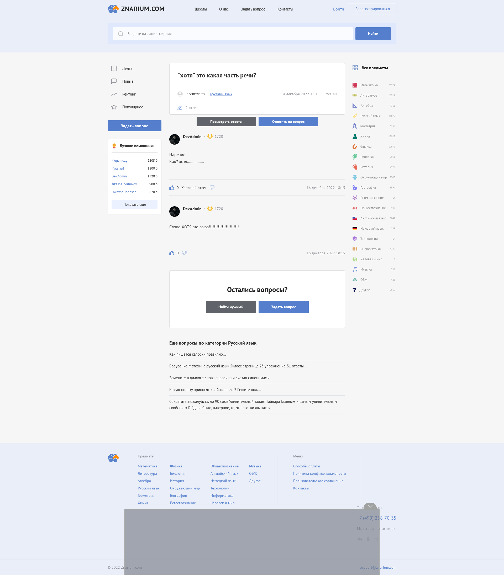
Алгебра (144, 480)
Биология (178, 473)
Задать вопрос (134, 125)
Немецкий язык (223, 480)
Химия (143, 502)
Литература (147, 473)
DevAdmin (119, 176)
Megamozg (120, 160)
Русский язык (221, 94)
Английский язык (224, 473)
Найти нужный (230, 306)
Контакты (285, 9)
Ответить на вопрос (288, 121)
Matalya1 (118, 168)
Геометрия (146, 495)
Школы (201, 9)
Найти (373, 33)
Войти (338, 9)
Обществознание (225, 466)
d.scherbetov (196, 94)
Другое (255, 480)
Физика (176, 466)
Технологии (220, 488)
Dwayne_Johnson (124, 192)
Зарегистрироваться (372, 8)
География (178, 495)
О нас (224, 9)
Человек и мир (223, 502)
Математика (148, 466)
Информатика (222, 495)
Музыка (255, 466)
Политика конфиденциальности (319, 473)
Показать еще (134, 204)
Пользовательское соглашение (318, 480)
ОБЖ (253, 473)
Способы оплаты (306, 466)
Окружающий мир (185, 488)
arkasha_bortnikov (124, 184)
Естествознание (183, 502)
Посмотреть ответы (226, 121)
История (177, 480)
